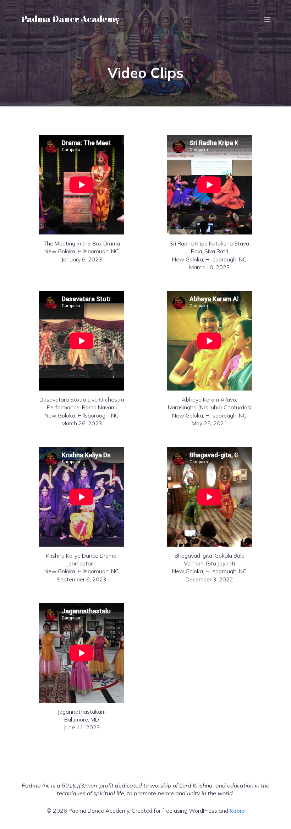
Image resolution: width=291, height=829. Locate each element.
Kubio (237, 810)
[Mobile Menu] (267, 19)
